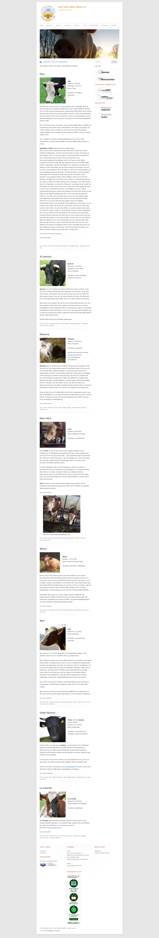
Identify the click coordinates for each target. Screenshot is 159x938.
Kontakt (113, 25)
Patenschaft (71, 355)
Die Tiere (67, 25)
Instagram (43, 853)
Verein (58, 25)
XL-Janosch (46, 256)
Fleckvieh (42, 409)
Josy (80, 394)
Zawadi (42, 686)
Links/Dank (105, 25)
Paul (81, 759)
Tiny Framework (49, 930)
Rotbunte (52, 704)
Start (41, 25)
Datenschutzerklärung (101, 853)
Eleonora (44, 334)
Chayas (63, 106)
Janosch (42, 325)
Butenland (84, 246)
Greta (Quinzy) (47, 712)
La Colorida (46, 788)
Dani (42, 74)
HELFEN (77, 25)
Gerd (77, 538)
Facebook (58, 233)
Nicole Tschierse (54, 246)
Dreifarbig (83, 836)
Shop (84, 25)
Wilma (43, 549)
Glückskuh (42, 837)
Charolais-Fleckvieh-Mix (82, 610)
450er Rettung (77, 407)
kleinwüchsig (43, 540)
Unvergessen (64, 246)
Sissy (68, 655)
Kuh (41, 247)
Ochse (46, 325)
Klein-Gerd (45, 418)
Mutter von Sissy (82, 702)
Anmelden (57, 930)
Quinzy (45, 779)
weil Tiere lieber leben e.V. (72, 7)
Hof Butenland (71, 767)
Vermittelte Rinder (74, 246)
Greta (85, 777)
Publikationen (94, 25)
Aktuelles (49, 25)
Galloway (85, 323)
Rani (42, 621)
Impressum (97, 851)
